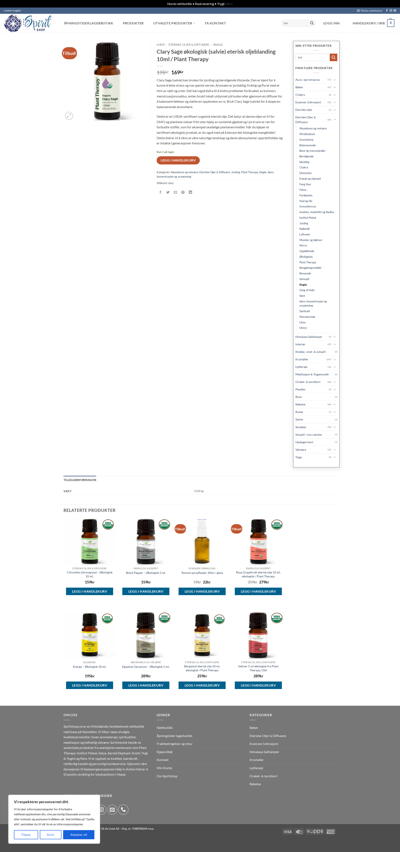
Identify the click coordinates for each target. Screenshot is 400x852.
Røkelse (300, 404)
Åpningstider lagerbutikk (88, 23)
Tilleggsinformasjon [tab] (80, 480)
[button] (369, 11)
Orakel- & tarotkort (307, 382)
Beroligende (306, 156)
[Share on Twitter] (167, 192)
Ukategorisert (304, 442)
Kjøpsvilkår (165, 752)
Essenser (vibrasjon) (308, 102)
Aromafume (306, 139)
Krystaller (301, 359)
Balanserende (307, 145)
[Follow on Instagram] (391, 10)
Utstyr (303, 327)
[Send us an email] (395, 10)
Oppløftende (306, 251)
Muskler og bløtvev (310, 240)
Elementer (305, 173)
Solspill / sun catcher (308, 434)
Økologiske (306, 256)
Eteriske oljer (303, 109)
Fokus (302, 189)
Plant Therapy (249, 172)
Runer (299, 412)
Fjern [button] (229, 4)
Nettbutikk (164, 728)
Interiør (300, 344)
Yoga (298, 457)
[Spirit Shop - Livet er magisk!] (29, 23)
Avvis (50, 834)
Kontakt (163, 760)
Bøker (299, 87)
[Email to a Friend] (175, 192)
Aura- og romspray (307, 79)
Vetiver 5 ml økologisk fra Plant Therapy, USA (258, 668)
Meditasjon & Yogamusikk (312, 374)
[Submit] (311, 23)
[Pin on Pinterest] (183, 192)
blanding (304, 162)
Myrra (303, 245)
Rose (298, 397)
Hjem (161, 44)
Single (218, 44)
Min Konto (164, 768)
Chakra (300, 94)
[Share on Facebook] (160, 192)
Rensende (305, 273)
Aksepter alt (78, 834)
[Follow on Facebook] (387, 10)
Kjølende (304, 228)
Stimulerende (307, 316)
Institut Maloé (307, 217)
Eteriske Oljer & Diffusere (189, 44)
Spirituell (304, 311)
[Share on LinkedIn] (190, 192)
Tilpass (26, 834)
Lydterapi (301, 367)
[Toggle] (334, 79)
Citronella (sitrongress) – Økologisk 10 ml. (89, 574)
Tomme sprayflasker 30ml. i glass (202, 572)
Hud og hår (305, 201)
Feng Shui (305, 184)
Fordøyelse (305, 195)
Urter (302, 322)
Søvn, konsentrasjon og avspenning (313, 303)
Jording (235, 172)
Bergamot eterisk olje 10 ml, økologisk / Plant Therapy (202, 668)
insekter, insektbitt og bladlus (316, 212)
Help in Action (125, 769)
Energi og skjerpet (310, 178)
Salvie (299, 419)
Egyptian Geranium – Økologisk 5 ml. (146, 666)
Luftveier (304, 234)
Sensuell (304, 279)
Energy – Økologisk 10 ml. (89, 666)
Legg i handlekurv (178, 160)
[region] (54, 819)
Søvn (302, 295)
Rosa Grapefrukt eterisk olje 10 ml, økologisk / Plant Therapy (258, 574)
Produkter (133, 23)
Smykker (300, 427)
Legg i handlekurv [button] (89, 591)
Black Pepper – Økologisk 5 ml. (146, 572)
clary (171, 183)
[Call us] (123, 809)
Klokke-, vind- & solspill (310, 351)
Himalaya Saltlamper (308, 336)
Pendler (300, 389)
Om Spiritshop (167, 776)
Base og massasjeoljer (312, 150)
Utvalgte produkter (172, 23)
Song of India (307, 290)
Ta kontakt (215, 23)
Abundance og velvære (184, 172)
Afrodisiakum (307, 134)
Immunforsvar (307, 206)
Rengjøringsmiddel (310, 267)
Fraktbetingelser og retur (174, 744)
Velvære (300, 449)
